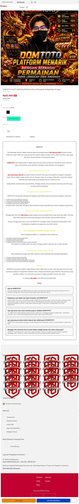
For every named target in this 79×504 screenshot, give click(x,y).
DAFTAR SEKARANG (53, 500)
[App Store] (37, 496)
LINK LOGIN (19, 500)
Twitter (38, 481)
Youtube (47, 481)
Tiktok (38, 485)
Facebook (39, 477)
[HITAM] (8, 112)
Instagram (48, 477)
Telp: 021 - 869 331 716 (28, 461)
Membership (21, 2)
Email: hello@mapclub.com (11, 461)
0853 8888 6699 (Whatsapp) (11, 468)
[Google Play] (50, 496)
